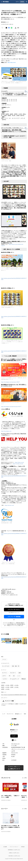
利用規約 (23, 846)
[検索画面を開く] (26, 2)
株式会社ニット (18, 713)
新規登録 (22, 1)
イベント (4, 659)
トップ (3, 713)
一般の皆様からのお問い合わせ (14, 855)
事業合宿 (24, 678)
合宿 (20, 672)
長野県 (11, 685)
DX (9, 675)
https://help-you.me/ (12, 62)
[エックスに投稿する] (6, 28)
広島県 (11, 687)
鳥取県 (2, 687)
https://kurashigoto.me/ (6, 431)
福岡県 (2, 689)
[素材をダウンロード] (15, 28)
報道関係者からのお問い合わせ (14, 849)
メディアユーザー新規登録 (14, 616)
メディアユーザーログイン (14, 609)
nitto (14, 675)
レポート (4, 675)
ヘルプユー (4, 678)
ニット (18, 675)
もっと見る (24, 777)
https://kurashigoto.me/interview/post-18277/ (11, 406)
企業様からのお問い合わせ (14, 852)
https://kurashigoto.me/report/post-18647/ (10, 382)
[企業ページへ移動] (14, 725)
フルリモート (13, 672)
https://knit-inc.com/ (9, 505)
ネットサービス (5, 666)
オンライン (4, 672)
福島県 (2, 685)
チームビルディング (14, 678)
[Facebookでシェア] (9, 28)
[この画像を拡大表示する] (6, 640)
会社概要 (5, 846)
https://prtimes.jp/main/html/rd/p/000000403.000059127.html (13, 694)
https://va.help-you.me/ (18, 463)
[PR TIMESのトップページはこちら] (6, 1)
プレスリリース (10, 713)
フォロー (14, 736)
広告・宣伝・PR (15, 666)
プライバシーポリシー (14, 846)
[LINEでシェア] (11, 28)
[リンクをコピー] (18, 28)
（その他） (7, 685)
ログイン (17, 1)
